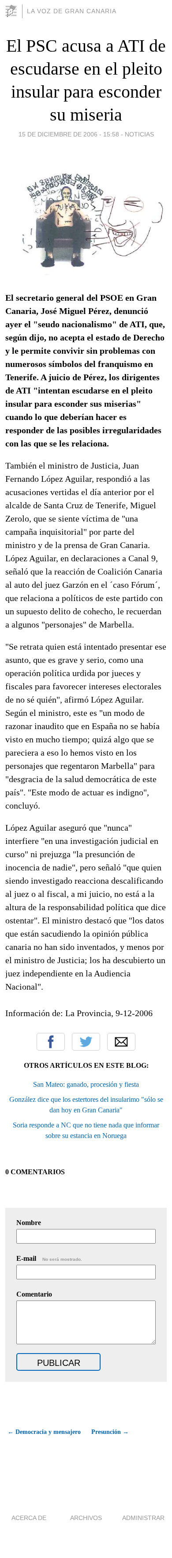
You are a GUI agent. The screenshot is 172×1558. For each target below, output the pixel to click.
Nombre (28, 1222)
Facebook (51, 1042)
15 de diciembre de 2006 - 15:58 (69, 134)
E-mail (49, 1258)
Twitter (86, 1042)
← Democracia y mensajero (44, 1432)
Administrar (143, 1517)
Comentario (34, 1294)
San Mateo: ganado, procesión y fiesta (86, 1084)
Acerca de (28, 1517)
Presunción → (110, 1432)
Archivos (86, 1517)
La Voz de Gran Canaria (71, 11)
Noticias (139, 134)
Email (121, 1042)
